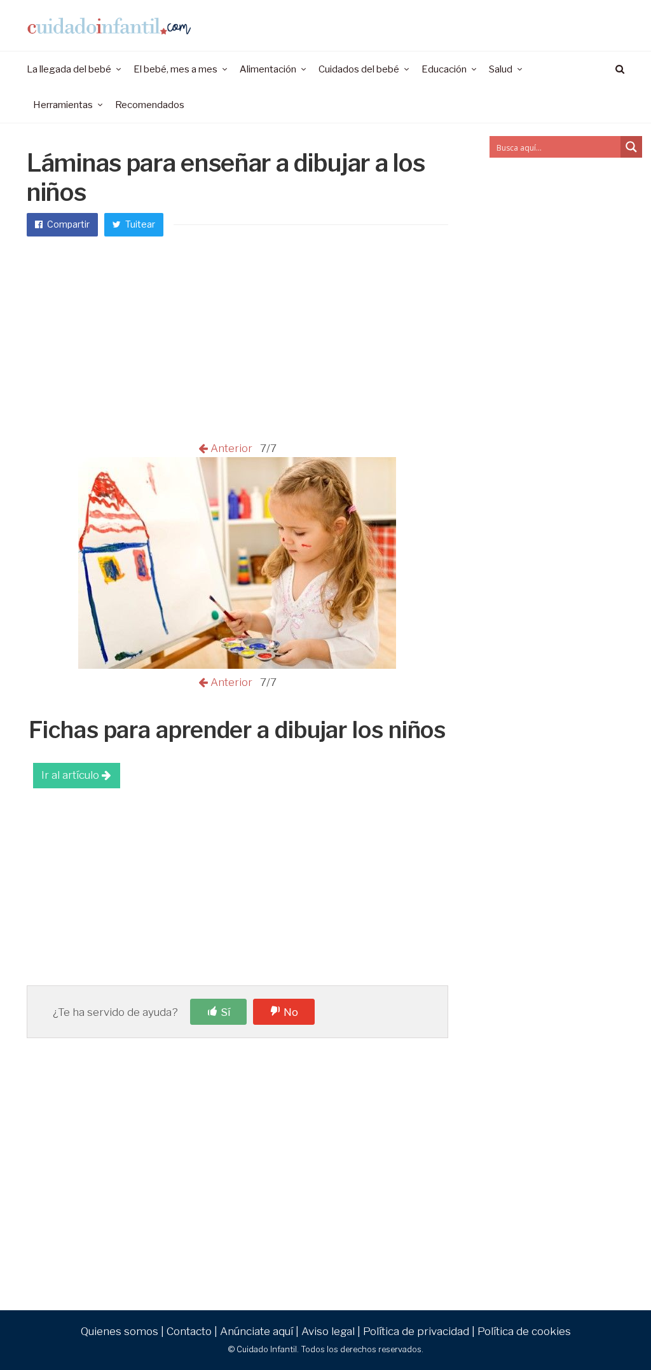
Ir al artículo (71, 775)
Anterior (232, 448)
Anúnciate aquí (256, 1331)
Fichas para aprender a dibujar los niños (237, 730)
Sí (225, 1012)
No (291, 1012)
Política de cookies (524, 1331)
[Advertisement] (237, 345)
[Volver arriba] (610, 1332)
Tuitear (139, 224)
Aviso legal (328, 1331)
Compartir (67, 224)
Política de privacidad (416, 1331)
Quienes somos (119, 1331)
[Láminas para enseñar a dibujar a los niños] (237, 665)
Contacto (189, 1331)
